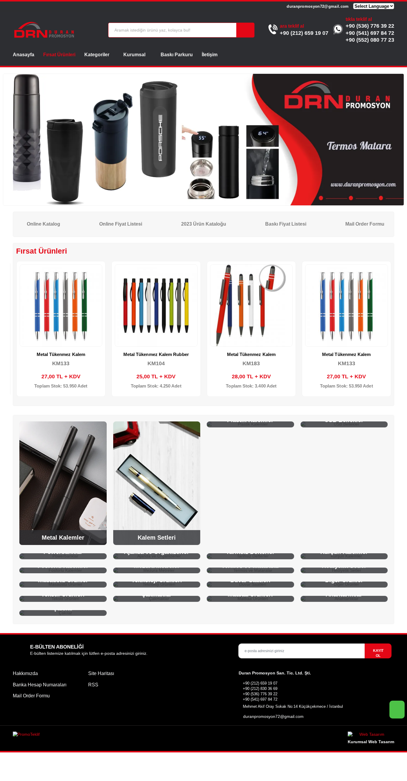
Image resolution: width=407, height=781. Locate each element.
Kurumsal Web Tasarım (371, 741)
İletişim (210, 54)
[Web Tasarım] (371, 735)
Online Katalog (43, 224)
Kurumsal (135, 54)
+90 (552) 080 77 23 (370, 40)
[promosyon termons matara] (203, 140)
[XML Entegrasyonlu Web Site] (107, 735)
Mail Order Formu (364, 224)
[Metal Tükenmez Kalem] (61, 305)
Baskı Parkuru (177, 54)
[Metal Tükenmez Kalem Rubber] (156, 305)
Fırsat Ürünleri (59, 54)
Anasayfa (23, 54)
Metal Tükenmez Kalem (61, 354)
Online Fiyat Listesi (120, 224)
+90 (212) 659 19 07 (304, 33)
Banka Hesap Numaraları (39, 684)
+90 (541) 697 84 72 (370, 33)
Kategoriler (96, 54)
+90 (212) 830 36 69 (260, 688)
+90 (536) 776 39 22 (370, 26)
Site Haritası (101, 673)
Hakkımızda (25, 673)
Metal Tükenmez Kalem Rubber (156, 354)
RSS (93, 684)
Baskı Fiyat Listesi (285, 224)
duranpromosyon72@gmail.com (317, 6)
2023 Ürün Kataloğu (203, 224)
